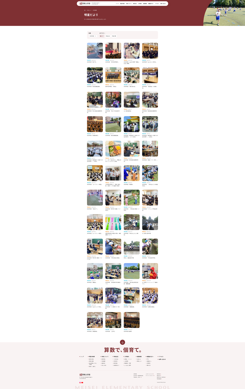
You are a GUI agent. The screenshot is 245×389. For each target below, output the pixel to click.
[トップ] (84, 10)
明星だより (89, 10)
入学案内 (140, 3)
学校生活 (135, 3)
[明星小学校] (84, 3)
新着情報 (145, 3)
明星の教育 (122, 3)
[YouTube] (82, 382)
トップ (117, 3)
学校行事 (114, 36)
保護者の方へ (151, 3)
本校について (128, 3)
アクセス (157, 3)
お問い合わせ (163, 3)
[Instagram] (80, 382)
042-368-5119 (95, 4)
